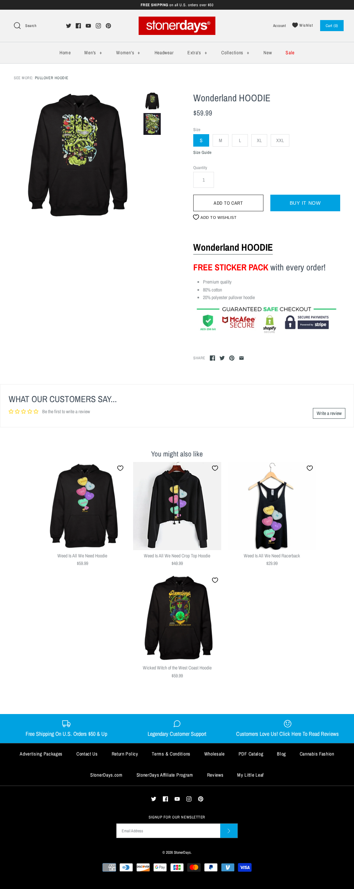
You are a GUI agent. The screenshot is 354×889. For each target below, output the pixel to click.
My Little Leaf (250, 775)
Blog (281, 754)
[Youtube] (88, 25)
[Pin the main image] (231, 358)
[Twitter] (68, 25)
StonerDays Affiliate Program (165, 775)
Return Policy (125, 754)
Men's (93, 52)
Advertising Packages (41, 754)
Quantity (200, 167)
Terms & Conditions (171, 754)
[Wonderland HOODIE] (77, 155)
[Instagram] (98, 25)
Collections (235, 52)
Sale (290, 52)
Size (197, 129)
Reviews (215, 775)
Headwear (164, 52)
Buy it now (305, 203)
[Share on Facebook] (212, 358)
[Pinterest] (108, 25)
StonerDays (182, 852)
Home (65, 52)
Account (279, 25)
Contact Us (87, 754)
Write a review (329, 413)
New (267, 52)
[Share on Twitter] (222, 358)
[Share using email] (241, 358)
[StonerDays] (177, 20)
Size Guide (202, 152)
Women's (128, 52)
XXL (280, 140)
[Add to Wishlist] (120, 468)
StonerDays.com (106, 775)
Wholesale (214, 754)
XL (259, 140)
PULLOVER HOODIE (51, 77)
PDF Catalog (251, 754)
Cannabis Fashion (317, 754)
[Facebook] (78, 25)
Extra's (197, 52)
